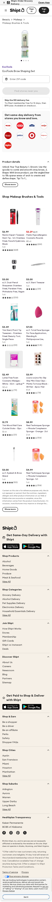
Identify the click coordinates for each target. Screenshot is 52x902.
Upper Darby (9, 801)
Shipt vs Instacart (12, 645)
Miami (5, 764)
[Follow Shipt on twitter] (25, 833)
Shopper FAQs (10, 742)
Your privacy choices (19, 876)
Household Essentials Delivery (18, 611)
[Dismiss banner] (4, 2)
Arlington (7, 789)
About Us (7, 662)
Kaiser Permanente (12, 823)
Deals (5, 649)
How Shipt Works (11, 629)
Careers (6, 666)
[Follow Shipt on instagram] (11, 833)
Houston (7, 768)
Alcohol (6, 561)
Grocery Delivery (11, 595)
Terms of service (10, 872)
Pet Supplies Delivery (13, 603)
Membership (9, 637)
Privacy (25, 872)
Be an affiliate (10, 730)
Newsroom (8, 670)
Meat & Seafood (11, 578)
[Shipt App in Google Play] (31, 546)
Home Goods (9, 569)
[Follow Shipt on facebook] (4, 833)
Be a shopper (9, 722)
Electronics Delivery (13, 607)
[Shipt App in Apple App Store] (11, 546)
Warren (6, 797)
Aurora (6, 793)
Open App (44, 2)
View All (6, 582)
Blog (4, 674)
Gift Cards (8, 641)
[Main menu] (6, 10)
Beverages (8, 565)
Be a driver (8, 726)
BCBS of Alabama (12, 827)
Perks (5, 734)
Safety (6, 738)
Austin (5, 756)
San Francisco (10, 760)
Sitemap (6, 682)
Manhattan (8, 772)
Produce (6, 573)
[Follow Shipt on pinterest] (18, 833)
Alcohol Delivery (11, 599)
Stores (5, 633)
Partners (7, 678)
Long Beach (8, 805)
